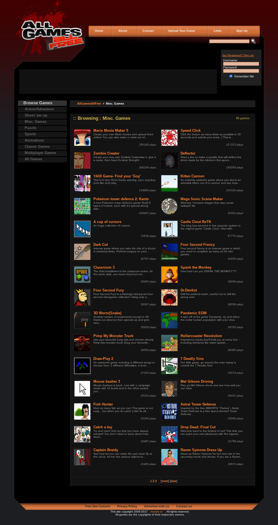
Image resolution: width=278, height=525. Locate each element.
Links (217, 30)
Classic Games (37, 146)
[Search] (253, 43)
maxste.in (156, 511)
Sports (30, 134)
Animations (34, 140)
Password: (230, 67)
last (173, 481)
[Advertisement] (118, 81)
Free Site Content (97, 506)
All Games (33, 159)
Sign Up (240, 30)
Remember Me (244, 76)
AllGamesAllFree (89, 103)
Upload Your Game (180, 30)
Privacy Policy (127, 506)
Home (98, 30)
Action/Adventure (39, 109)
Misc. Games (35, 122)
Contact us (184, 506)
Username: (230, 60)
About (121, 30)
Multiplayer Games (40, 153)
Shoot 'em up (36, 115)
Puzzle (30, 128)
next (165, 481)
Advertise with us (156, 506)
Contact (147, 30)
